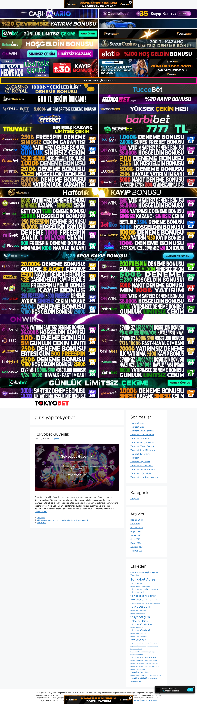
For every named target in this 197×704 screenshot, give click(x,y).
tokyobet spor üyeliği (152, 663)
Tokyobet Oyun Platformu (142, 434)
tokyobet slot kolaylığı (151, 660)
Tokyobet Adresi (137, 423)
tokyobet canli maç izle (144, 599)
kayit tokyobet (152, 572)
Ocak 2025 (135, 539)
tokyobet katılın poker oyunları (139, 636)
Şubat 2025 (135, 535)
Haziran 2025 (136, 527)
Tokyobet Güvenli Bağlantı (142, 446)
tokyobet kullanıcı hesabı (152, 643)
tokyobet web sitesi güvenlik (78, 520)
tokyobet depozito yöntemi (138, 610)
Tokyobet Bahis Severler (141, 465)
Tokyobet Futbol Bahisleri (142, 431)
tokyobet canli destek (143, 595)
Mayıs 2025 (135, 531)
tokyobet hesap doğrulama (138, 633)
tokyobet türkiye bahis (136, 666)
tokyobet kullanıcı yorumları (138, 646)
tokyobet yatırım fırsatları (137, 669)
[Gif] (98, 192)
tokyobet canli (137, 592)
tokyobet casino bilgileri (137, 603)
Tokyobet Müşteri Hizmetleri (143, 469)
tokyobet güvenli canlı (136, 627)
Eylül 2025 (135, 524)
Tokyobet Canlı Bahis (140, 438)
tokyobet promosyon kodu (143, 657)
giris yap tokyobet (44, 520)
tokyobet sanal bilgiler (136, 660)
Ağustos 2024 (136, 547)
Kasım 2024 (135, 543)
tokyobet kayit (138, 639)
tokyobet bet (154, 589)
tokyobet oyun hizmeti (136, 654)
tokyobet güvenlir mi (140, 630)
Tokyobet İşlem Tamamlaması (144, 477)
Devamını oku (41, 512)
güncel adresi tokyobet (137, 572)
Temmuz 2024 (137, 551)
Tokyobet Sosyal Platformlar (143, 450)
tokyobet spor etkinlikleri (137, 663)
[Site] (49, 139)
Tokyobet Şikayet (138, 678)
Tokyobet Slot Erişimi (140, 454)
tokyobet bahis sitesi (140, 589)
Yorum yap (41, 523)
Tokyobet (41, 518)
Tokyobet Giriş (137, 427)
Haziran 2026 (136, 520)
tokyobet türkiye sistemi (152, 666)
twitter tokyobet (152, 678)
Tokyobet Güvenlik (52, 434)
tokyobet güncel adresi (141, 624)
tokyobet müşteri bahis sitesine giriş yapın (142, 652)
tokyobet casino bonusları (153, 603)
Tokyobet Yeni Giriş (139, 672)
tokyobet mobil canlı (136, 649)
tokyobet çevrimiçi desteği (138, 675)
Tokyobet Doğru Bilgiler (141, 473)
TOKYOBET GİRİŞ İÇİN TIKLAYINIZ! (98, 80)
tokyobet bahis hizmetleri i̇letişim (140, 586)
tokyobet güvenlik (59, 520)
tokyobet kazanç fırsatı (137, 643)
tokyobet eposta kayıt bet (137, 613)
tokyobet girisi (140, 617)
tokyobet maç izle (153, 646)
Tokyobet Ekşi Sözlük (140, 462)
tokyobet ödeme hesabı (154, 675)
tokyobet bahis (137, 583)
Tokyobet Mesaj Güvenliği (142, 442)
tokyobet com (140, 606)
